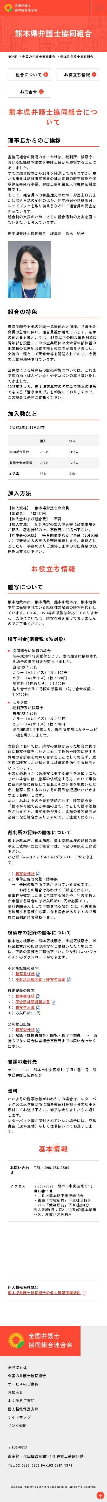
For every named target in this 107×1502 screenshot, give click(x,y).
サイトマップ (19, 1417)
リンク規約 (17, 1425)
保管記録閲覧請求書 (33, 1001)
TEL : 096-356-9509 (51, 1167)
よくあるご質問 (21, 1400)
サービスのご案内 (23, 1384)
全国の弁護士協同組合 (27, 1375)
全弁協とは (17, 1367)
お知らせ (15, 1392)
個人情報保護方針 (23, 1408)
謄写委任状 (25, 873)
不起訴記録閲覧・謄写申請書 (40, 979)
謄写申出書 (25, 1007)
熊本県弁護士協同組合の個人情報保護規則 (44, 1292)
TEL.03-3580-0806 (24, 1465)
